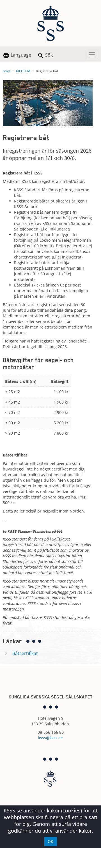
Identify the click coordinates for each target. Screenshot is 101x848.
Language (20, 55)
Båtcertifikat (25, 653)
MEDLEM (23, 71)
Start (6, 71)
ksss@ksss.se (50, 737)
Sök (48, 55)
